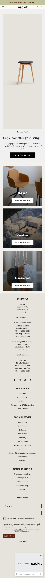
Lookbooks (22, 457)
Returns (22, 430)
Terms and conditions (22, 474)
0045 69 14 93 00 (22, 344)
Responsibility (22, 397)
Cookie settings (22, 485)
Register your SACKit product (22, 405)
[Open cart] (42, 7)
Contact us (22, 422)
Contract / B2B (22, 409)
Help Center (22, 426)
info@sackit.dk (22, 355)
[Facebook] (14, 380)
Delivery (22, 437)
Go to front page (22, 155)
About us (22, 393)
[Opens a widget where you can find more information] (29, 564)
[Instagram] (20, 380)
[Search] (38, 7)
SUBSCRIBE (9, 536)
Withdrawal (22, 434)
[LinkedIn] (30, 380)
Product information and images (22, 453)
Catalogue (23, 449)
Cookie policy (22, 482)
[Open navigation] (3, 7)
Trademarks (22, 489)
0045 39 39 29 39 (22, 325)
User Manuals (22, 441)
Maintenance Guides (22, 445)
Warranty (22, 460)
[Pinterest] (25, 380)
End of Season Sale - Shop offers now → (22, 2)
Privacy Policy (22, 478)
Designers (22, 401)
